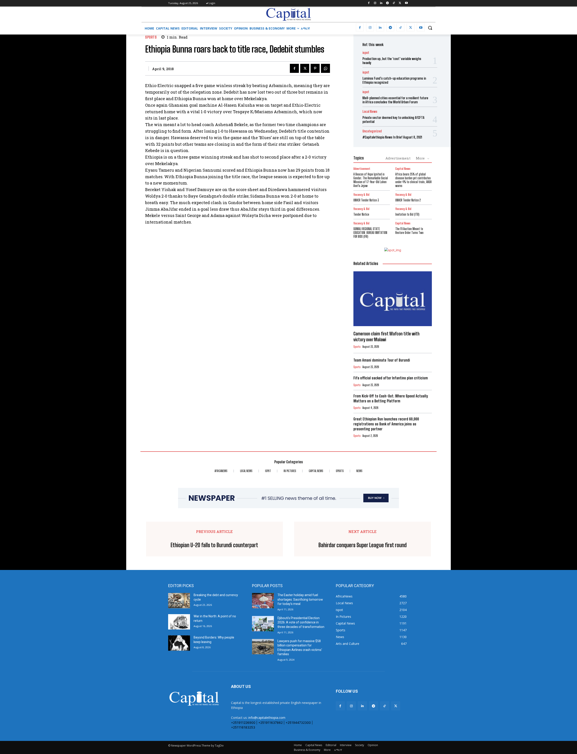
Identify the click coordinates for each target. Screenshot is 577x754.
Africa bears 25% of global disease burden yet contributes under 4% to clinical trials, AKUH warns (413, 179)
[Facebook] (368, 3)
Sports (151, 37)
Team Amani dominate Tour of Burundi (381, 360)
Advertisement (397, 158)
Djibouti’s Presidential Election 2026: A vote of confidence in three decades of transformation (300, 622)
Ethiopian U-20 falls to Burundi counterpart (214, 545)
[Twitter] (400, 3)
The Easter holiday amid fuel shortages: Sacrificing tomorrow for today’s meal (300, 599)
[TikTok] (393, 3)
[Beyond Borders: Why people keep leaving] (179, 643)
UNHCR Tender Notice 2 (408, 200)
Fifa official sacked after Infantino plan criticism (390, 378)
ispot (365, 52)
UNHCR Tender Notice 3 (366, 200)
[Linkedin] (381, 3)
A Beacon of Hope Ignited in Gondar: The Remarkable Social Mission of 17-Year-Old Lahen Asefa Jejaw (370, 179)
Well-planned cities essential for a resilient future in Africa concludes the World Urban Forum (395, 100)
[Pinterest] (315, 68)
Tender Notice (361, 214)
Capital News (402, 168)
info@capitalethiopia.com (266, 717)
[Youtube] (406, 3)
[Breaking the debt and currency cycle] (179, 600)
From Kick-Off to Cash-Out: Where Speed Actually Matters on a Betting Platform (390, 398)
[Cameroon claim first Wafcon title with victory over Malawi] (392, 298)
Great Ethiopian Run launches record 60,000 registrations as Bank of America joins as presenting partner (386, 424)
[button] (430, 27)
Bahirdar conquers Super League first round (362, 545)
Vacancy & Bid (361, 194)
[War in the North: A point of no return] (179, 621)
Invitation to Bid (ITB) (407, 214)
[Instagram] (375, 3)
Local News (369, 111)
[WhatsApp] (325, 68)
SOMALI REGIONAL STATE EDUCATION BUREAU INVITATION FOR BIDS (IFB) (370, 232)
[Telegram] (387, 3)
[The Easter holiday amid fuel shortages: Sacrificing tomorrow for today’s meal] (263, 600)
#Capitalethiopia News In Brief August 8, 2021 (392, 137)
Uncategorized (372, 131)
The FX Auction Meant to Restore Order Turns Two (409, 231)
